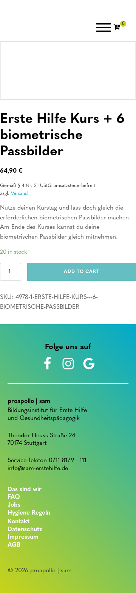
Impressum (23, 537)
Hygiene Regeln (29, 513)
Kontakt (18, 522)
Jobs (14, 505)
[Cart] (119, 27)
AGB (14, 545)
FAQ (14, 497)
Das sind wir (25, 490)
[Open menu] (103, 27)
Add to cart (81, 272)
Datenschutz (25, 530)
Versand (19, 193)
